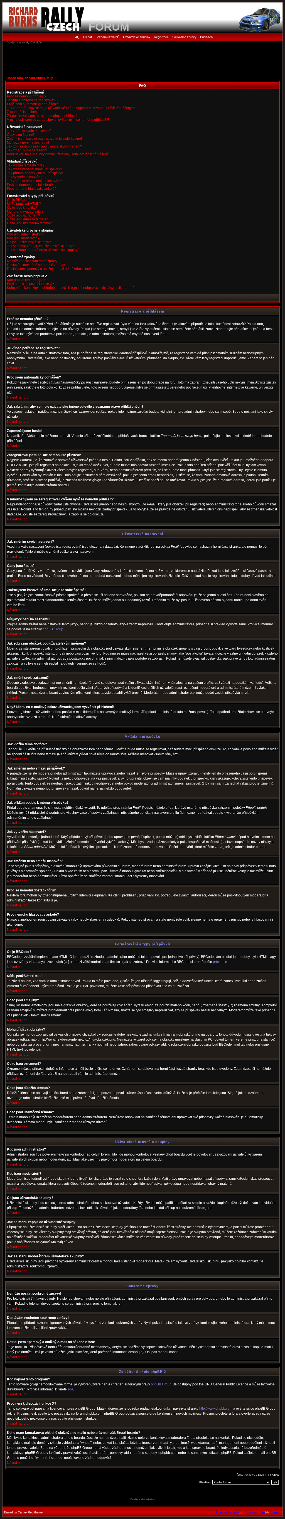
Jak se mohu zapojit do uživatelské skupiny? (40, 246)
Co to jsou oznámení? (23, 215)
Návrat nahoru (18, 339)
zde (70, 1389)
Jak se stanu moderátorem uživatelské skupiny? (43, 250)
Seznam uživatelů (107, 37)
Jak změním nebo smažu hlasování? (34, 181)
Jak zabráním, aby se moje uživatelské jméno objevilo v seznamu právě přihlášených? (72, 108)
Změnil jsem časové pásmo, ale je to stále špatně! (44, 139)
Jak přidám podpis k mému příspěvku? (36, 173)
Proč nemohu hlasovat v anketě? (31, 189)
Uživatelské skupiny (136, 37)
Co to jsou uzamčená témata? (29, 223)
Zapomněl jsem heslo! (23, 112)
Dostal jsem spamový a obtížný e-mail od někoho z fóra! (49, 269)
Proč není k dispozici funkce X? (30, 284)
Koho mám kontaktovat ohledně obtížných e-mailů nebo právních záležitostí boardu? (70, 288)
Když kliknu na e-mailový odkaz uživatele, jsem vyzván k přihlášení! (58, 154)
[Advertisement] (142, 59)
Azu (153, 1499)
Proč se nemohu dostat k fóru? (30, 185)
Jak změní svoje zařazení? (27, 150)
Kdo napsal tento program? (27, 280)
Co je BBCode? (19, 200)
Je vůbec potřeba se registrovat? (31, 100)
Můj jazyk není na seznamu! (28, 142)
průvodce (220, 962)
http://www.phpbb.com (215, 1408)
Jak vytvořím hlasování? (25, 177)
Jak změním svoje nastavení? (29, 131)
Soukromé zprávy (184, 37)
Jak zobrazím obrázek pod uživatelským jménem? (44, 146)
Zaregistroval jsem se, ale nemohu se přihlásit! (42, 116)
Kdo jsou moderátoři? (23, 238)
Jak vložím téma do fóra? (26, 165)
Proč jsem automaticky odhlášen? (32, 104)
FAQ (76, 37)
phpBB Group (53, 629)
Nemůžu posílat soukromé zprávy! (32, 261)
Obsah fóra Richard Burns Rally (29, 78)
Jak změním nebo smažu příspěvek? (34, 169)
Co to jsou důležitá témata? (27, 219)
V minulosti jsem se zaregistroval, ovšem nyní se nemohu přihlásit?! (58, 120)
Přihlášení (206, 37)
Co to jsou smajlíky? (22, 208)
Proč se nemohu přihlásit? (26, 96)
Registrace (161, 37)
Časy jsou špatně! (20, 135)
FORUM (109, 27)
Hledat (87, 37)
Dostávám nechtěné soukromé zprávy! (36, 265)
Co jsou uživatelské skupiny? (29, 242)
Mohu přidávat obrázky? (25, 211)
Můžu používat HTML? (24, 204)
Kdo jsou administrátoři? (25, 234)
